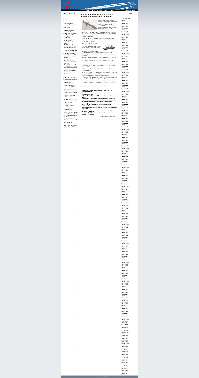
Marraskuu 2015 (125, 224)
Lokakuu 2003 (125, 368)
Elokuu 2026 (124, 20)
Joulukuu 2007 (125, 349)
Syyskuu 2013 (125, 265)
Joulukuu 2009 (125, 330)
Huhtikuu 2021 (125, 121)
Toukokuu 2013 (125, 272)
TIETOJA (111, 10)
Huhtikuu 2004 (125, 360)
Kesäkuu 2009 (125, 338)
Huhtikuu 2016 (125, 216)
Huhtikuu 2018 (125, 178)
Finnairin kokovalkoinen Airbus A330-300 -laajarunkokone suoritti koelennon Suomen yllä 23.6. (70, 125)
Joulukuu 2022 (125, 90)
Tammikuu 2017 (125, 202)
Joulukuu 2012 (125, 280)
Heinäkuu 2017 (125, 192)
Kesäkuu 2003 (125, 373)
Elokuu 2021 (124, 115)
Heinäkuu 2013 (125, 268)
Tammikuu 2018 (125, 183)
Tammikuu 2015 (125, 240)
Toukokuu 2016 (125, 215)
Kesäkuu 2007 (125, 354)
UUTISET (94, 10)
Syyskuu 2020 (125, 132)
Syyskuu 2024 (125, 56)
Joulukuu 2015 (125, 223)
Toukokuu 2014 (125, 253)
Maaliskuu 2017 (125, 199)
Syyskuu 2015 (125, 227)
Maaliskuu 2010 (125, 325)
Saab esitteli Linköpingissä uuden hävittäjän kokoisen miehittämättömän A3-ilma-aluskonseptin (70, 41)
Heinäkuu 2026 (125, 21)
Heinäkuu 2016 (125, 211)
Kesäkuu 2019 (125, 156)
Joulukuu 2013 (125, 261)
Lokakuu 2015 (125, 226)
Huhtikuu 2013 (125, 273)
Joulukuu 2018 (125, 166)
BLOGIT (106, 10)
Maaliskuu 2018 (125, 180)
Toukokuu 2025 (125, 44)
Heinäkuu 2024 (125, 59)
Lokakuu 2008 (125, 344)
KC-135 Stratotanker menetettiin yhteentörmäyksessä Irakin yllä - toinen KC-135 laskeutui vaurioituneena (70, 101)
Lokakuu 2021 (125, 112)
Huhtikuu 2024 (125, 64)
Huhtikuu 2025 (125, 45)
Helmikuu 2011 (125, 314)
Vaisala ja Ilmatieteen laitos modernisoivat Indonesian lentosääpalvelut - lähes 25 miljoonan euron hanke (71, 61)
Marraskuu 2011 (125, 300)
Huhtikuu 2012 (125, 292)
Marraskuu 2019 (125, 148)
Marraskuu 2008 (125, 343)
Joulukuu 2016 (125, 203)
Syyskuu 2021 (125, 113)
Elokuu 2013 (124, 267)
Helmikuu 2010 (125, 327)
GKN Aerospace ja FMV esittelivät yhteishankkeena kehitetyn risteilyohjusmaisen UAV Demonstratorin (70, 35)
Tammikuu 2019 (125, 164)
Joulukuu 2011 (125, 299)
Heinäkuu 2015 (125, 230)
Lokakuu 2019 (125, 150)
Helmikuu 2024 (125, 67)
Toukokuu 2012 (125, 291)
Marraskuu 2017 (125, 186)
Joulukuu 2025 (125, 32)
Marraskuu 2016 (125, 205)
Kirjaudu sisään (102, 116)
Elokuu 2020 (124, 134)
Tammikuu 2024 (125, 69)
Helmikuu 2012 (125, 295)
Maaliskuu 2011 (125, 313)
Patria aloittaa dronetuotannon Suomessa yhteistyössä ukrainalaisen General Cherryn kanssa (70, 24)
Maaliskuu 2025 (125, 47)
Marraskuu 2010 (125, 319)
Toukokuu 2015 (125, 234)
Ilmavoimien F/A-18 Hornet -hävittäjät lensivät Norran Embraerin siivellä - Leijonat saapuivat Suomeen (71, 112)
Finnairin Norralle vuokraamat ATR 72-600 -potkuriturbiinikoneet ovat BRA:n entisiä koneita (70, 121)
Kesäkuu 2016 (125, 213)
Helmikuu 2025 (125, 48)
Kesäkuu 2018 (125, 175)
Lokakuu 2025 (125, 36)
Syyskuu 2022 (125, 94)
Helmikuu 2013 (125, 276)
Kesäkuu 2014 (125, 251)
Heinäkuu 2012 (125, 287)
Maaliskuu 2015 (125, 237)
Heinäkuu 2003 (125, 371)
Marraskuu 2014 (125, 243)
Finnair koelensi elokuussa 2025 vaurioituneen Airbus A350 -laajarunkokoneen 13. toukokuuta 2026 (70, 86)
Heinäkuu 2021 (125, 116)
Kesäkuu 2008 (125, 348)
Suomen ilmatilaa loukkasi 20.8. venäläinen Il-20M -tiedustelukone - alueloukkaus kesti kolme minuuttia (70, 66)
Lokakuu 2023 (125, 74)
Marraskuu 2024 (125, 53)
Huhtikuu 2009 (125, 341)
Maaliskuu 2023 (125, 85)
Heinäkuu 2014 (125, 249)
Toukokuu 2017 (125, 196)
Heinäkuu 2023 (125, 78)
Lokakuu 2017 (125, 188)
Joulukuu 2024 (125, 51)
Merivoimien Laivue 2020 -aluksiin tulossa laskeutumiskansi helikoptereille (98, 98)
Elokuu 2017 (124, 191)
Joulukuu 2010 (125, 318)
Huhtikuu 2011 (125, 311)
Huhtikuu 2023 (125, 83)
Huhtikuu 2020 (125, 140)
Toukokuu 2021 (125, 120)
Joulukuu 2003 (125, 365)
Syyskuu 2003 (125, 370)
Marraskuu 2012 (125, 281)
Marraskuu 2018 (125, 167)
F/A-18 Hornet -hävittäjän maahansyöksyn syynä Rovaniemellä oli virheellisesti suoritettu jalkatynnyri (69, 107)
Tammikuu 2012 (125, 297)
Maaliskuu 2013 (125, 275)
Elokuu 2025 (124, 39)
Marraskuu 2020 (125, 129)
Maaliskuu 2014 (125, 256)
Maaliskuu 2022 (125, 104)
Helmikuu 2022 (125, 105)
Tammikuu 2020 (125, 145)
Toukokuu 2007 (125, 356)
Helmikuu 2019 (125, 162)
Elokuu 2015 (124, 229)
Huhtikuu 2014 (125, 254)
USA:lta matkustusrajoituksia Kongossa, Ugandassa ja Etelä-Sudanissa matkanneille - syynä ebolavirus (70, 55)
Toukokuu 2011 (125, 310)
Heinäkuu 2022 (125, 97)
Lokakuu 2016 (125, 207)
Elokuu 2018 (124, 172)
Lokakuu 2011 (125, 302)
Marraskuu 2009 (125, 332)
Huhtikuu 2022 (125, 102)
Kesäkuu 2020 (125, 137)
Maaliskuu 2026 (125, 28)
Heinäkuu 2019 (125, 154)
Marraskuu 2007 (125, 351)
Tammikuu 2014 (125, 259)
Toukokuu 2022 (125, 101)
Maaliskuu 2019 (125, 161)
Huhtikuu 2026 (125, 26)
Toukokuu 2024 (125, 63)
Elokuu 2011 (124, 305)
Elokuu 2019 (124, 153)
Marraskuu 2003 (125, 367)
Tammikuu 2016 (125, 221)
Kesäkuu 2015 (125, 232)
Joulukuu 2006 (125, 357)
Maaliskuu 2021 (125, 123)
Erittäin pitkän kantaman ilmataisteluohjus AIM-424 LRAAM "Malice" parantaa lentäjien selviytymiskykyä (70, 29)
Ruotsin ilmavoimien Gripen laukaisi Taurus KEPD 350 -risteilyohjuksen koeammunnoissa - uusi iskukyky (70, 50)
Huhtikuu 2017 (125, 197)
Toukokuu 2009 (125, 340)
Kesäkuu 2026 (125, 23)
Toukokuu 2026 (125, 25)
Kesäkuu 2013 (125, 270)
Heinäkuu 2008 (125, 346)
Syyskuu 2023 (125, 75)
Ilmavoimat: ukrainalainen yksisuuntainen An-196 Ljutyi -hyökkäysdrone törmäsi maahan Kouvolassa (70, 96)
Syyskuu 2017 (125, 189)
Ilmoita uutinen (66, 73)
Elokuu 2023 (124, 77)
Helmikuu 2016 (125, 219)
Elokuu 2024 (124, 58)
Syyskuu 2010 (125, 321)
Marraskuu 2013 (125, 262)
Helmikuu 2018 (125, 181)
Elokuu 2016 (124, 210)
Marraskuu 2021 (125, 110)
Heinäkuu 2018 (125, 173)
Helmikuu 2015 (125, 238)
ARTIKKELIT (100, 10)
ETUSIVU (88, 10)
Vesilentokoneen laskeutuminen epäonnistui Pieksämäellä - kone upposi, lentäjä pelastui (70, 70)
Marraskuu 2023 (125, 72)
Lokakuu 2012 (125, 283)
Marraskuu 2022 (125, 91)
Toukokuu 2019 (125, 158)
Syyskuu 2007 (125, 352)
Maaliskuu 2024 (125, 66)
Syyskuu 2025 (125, 37)
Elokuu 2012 (124, 286)
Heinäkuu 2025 (125, 40)
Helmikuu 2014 (125, 257)
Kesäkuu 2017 (125, 194)
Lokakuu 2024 (125, 55)
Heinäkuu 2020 (125, 135)
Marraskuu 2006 (125, 359)
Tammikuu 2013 (125, 278)
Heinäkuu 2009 (125, 337)
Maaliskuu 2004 (125, 362)
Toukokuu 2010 (125, 324)
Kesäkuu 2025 (125, 42)
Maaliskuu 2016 (125, 218)
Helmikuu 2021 (125, 124)
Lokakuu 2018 (125, 169)
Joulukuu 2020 (125, 128)
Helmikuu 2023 (125, 86)
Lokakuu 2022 (125, 93)
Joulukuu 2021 (125, 109)
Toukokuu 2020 (125, 139)
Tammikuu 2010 (125, 329)
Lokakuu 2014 (125, 245)
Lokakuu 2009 (125, 333)
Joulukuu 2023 (125, 71)
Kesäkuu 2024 (125, 61)
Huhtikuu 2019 (125, 159)
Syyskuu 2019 (125, 151)
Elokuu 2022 (124, 96)
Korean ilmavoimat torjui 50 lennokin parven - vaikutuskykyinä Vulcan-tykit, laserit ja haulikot (71, 81)
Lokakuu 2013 (125, 264)
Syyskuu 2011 (125, 303)
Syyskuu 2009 (125, 335)
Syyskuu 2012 (125, 284)
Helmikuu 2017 (125, 200)
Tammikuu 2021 (125, 126)
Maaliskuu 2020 (125, 142)
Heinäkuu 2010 (125, 322)
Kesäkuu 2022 (125, 99)
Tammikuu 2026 (125, 31)
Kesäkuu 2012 (125, 289)
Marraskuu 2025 (125, 34)
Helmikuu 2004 (125, 363)
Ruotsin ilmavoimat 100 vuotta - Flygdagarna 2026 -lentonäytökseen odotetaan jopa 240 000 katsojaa (71, 46)
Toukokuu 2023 (125, 82)
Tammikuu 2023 (125, 88)
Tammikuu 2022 (125, 107)
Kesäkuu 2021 (125, 118)
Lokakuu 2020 (125, 131)
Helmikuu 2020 (125, 143)
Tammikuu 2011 (125, 316)
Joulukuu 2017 (125, 184)
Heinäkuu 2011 (125, 306)
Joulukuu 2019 (125, 147)
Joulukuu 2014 (125, 242)
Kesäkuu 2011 (125, 308)
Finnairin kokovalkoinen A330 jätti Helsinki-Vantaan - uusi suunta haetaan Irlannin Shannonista (70, 117)
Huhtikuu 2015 (125, 235)
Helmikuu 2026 (125, 29)
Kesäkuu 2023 (125, 80)
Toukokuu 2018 (125, 177)
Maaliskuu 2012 (125, 294)
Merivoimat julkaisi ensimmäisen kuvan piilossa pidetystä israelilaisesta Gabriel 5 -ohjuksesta (97, 15)
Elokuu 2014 (124, 248)
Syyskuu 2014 (125, 246)
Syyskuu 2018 (125, 170)
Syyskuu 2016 (125, 208)
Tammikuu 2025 (125, 50)
